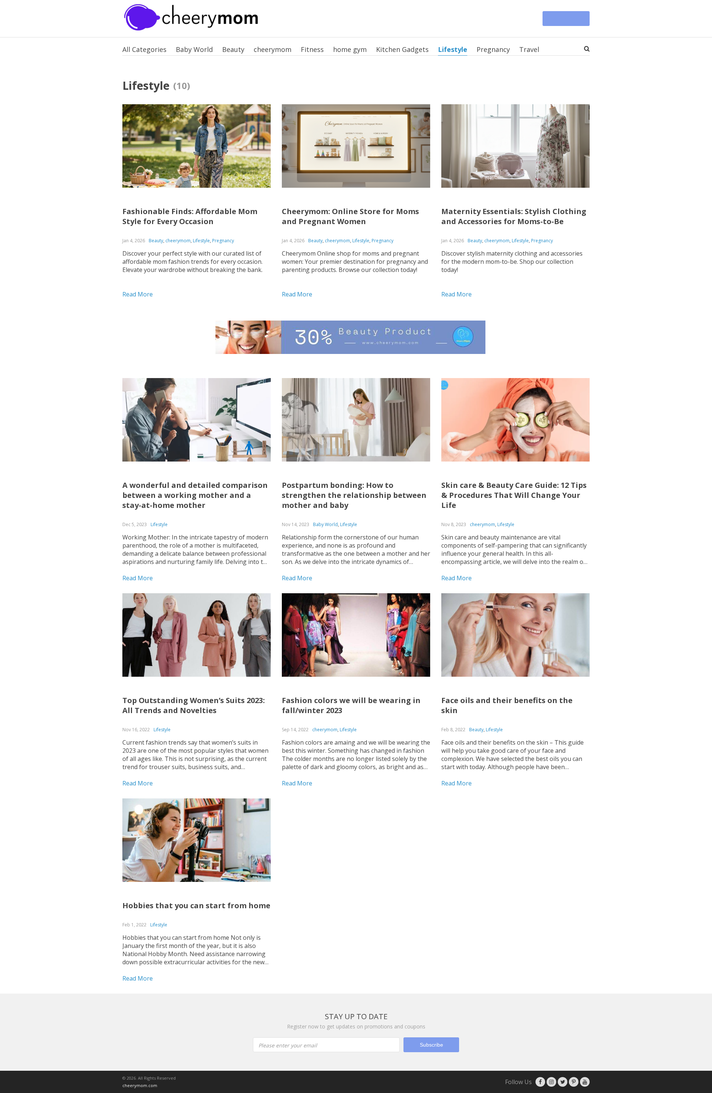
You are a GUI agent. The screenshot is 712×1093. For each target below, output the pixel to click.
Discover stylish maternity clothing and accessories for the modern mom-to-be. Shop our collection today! (512, 261)
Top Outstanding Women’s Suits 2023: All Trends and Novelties (193, 705)
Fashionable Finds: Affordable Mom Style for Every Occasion (189, 216)
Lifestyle (452, 49)
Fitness (312, 49)
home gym (350, 49)
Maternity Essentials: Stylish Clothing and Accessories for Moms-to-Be (513, 216)
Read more (137, 294)
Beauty (233, 49)
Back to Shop (566, 18)
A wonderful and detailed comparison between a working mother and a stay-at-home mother (195, 495)
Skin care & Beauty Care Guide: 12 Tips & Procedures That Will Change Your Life (514, 495)
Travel (529, 49)
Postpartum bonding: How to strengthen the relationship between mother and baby (354, 495)
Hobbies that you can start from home (196, 905)
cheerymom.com (139, 1085)
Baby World (194, 49)
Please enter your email (287, 1045)
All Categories (144, 49)
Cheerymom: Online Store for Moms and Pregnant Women (350, 216)
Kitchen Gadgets (402, 49)
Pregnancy (493, 49)
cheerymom (272, 49)
